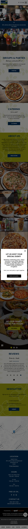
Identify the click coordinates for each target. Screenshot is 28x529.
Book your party (14, 276)
